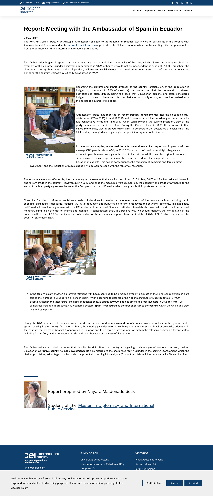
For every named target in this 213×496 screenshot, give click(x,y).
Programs (148, 10)
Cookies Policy (19, 487)
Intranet (186, 10)
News (160, 10)
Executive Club (174, 10)
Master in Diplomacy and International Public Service (101, 407)
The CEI (135, 10)
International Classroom (82, 45)
